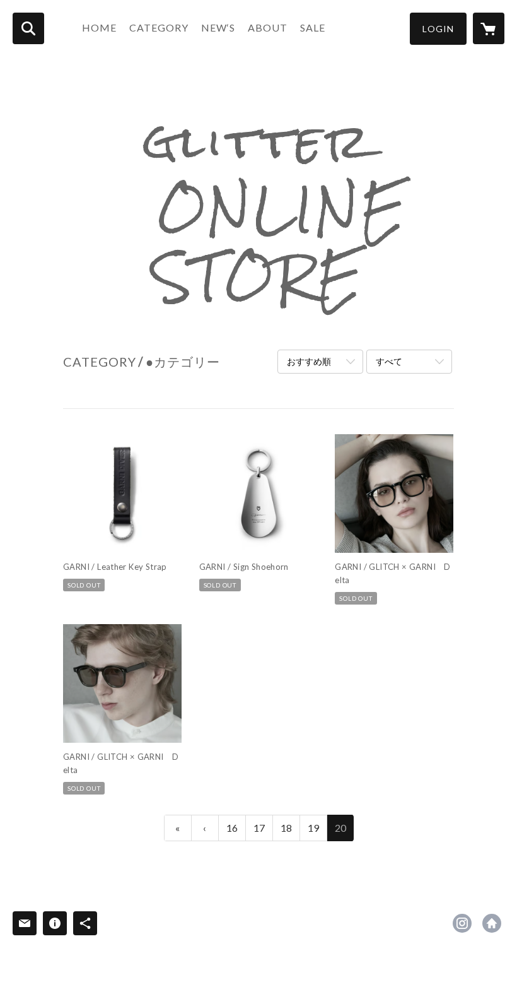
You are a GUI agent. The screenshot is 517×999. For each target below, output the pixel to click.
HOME (99, 27)
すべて (389, 361)
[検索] (28, 28)
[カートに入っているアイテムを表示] (488, 28)
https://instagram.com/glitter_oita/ (462, 923)
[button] (438, 29)
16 (232, 828)
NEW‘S (218, 27)
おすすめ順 (309, 361)
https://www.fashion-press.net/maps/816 (491, 923)
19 (313, 828)
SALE (312, 27)
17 (259, 828)
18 (286, 828)
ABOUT (268, 27)
